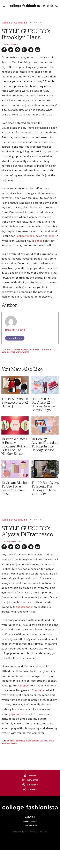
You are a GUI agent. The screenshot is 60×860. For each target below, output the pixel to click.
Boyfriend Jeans (23, 741)
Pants (46, 350)
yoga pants (16, 713)
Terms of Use (30, 825)
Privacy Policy (30, 821)
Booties (11, 741)
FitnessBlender (23, 606)
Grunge (35, 741)
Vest (13, 352)
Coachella (38, 690)
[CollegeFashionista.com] (24, 5)
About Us (30, 817)
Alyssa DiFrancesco (13, 541)
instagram (32, 780)
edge (51, 235)
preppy (24, 685)
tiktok (32, 775)
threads (32, 790)
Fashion (5, 23)
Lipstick (43, 741)
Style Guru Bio (19, 23)
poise (39, 235)
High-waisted (36, 350)
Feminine (16, 350)
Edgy (9, 350)
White (18, 352)
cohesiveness (25, 235)
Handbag (25, 350)
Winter (25, 352)
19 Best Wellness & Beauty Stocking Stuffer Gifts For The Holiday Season (14, 446)
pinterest (32, 785)
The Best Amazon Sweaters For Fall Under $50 (14, 402)
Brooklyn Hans (11, 44)
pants (38, 240)
